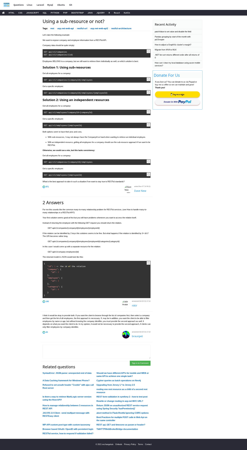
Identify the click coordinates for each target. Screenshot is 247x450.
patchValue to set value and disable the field (173, 31)
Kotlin (127, 12)
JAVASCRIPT (32, 12)
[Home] (6, 5)
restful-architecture (121, 28)
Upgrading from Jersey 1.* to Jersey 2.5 (115, 385)
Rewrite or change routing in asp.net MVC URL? (119, 401)
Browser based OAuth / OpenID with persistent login (68, 429)
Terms (140, 444)
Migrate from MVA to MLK (166, 50)
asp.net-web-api (65, 28)
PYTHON (55, 12)
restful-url (82, 28)
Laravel (40, 4)
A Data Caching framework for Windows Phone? (66, 380)
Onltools (118, 444)
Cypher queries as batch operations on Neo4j (118, 380)
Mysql (50, 4)
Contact (148, 444)
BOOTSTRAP (77, 12)
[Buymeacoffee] (177, 94)
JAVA (90, 12)
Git (70, 4)
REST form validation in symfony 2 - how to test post (121, 397)
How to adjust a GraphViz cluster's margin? (173, 45)
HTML (12, 12)
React (117, 12)
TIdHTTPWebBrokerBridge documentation (117, 429)
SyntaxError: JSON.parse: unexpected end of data (67, 373)
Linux (29, 4)
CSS (20, 12)
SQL (45, 12)
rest (52, 28)
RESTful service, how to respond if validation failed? (68, 433)
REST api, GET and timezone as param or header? (120, 425)
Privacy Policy (130, 444)
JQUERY (100, 12)
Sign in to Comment (140, 363)
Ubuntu (61, 4)
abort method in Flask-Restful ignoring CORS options (122, 413)
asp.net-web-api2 (99, 28)
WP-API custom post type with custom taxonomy (66, 425)
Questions (19, 4)
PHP (65, 12)
